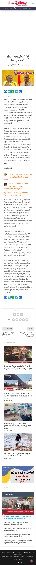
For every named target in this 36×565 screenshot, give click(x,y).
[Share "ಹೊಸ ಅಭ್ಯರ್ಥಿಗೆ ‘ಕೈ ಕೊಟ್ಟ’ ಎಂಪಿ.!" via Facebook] (14, 314)
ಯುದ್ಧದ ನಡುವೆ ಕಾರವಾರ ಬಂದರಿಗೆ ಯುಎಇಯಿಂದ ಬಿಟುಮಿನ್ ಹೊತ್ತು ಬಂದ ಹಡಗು (18, 396)
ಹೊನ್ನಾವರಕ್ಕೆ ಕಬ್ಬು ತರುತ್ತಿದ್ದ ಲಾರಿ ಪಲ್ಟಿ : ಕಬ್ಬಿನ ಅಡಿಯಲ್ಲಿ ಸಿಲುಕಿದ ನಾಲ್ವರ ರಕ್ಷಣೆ (18, 367)
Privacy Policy (18, 560)
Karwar (24, 552)
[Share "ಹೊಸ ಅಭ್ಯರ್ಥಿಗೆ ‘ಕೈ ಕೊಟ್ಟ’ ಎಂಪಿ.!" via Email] (22, 314)
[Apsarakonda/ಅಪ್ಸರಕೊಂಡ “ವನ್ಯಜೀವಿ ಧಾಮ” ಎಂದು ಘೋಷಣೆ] (18, 442)
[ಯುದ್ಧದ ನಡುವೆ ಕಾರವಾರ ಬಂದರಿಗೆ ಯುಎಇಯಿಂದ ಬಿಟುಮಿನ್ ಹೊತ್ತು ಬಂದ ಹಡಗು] (18, 382)
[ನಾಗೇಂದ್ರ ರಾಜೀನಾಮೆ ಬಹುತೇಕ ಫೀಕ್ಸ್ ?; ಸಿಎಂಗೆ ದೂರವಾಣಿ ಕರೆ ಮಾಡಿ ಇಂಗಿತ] (5, 175)
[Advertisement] (18, 29)
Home (6, 8)
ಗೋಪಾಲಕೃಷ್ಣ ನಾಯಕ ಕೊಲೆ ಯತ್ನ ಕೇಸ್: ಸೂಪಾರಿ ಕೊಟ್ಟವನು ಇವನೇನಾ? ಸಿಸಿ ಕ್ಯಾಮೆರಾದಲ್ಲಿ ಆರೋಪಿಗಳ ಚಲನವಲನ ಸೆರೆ (18, 542)
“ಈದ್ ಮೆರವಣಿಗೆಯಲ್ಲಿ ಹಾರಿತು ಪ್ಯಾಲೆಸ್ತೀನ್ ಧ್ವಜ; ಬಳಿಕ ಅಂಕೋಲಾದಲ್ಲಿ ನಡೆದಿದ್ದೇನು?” (16, 186)
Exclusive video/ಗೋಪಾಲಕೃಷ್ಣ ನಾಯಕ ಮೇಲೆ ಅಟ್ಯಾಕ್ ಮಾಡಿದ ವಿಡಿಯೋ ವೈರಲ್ (17, 535)
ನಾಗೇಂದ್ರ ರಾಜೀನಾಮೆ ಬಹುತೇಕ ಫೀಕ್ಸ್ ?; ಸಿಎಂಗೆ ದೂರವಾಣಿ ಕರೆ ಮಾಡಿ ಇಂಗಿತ (18, 177)
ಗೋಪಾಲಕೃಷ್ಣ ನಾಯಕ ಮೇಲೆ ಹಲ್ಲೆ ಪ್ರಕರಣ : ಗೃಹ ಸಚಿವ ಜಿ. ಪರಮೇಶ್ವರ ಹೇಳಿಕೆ (17, 529)
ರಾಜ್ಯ (19, 8)
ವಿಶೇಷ (25, 8)
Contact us (29, 557)
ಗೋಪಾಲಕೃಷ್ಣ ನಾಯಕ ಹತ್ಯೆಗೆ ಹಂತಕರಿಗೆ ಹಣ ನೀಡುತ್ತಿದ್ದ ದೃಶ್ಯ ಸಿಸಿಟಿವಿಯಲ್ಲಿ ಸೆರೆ (16, 523)
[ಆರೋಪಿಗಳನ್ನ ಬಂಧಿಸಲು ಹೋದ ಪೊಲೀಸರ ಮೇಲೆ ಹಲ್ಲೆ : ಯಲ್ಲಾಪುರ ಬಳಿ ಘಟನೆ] (18, 412)
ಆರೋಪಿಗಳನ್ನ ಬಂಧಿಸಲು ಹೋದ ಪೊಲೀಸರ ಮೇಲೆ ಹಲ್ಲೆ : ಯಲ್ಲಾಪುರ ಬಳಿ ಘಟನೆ (18, 426)
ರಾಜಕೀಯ (16, 557)
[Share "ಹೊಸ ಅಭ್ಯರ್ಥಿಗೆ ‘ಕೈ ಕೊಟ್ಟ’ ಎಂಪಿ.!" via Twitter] (18, 314)
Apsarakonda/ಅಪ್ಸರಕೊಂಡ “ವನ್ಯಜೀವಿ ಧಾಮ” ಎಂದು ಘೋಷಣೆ (18, 454)
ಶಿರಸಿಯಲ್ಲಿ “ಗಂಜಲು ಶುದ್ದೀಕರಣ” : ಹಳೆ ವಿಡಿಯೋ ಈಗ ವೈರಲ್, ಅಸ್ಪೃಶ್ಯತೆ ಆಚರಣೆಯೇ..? (17, 517)
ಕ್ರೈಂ (15, 8)
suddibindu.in (10, 552)
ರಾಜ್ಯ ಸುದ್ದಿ (9, 557)
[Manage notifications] (31, 560)
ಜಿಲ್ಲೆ (11, 8)
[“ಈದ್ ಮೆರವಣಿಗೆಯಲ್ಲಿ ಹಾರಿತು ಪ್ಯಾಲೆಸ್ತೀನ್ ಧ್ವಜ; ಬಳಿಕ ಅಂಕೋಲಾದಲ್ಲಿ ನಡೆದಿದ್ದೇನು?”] (5, 185)
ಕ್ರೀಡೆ (30, 8)
